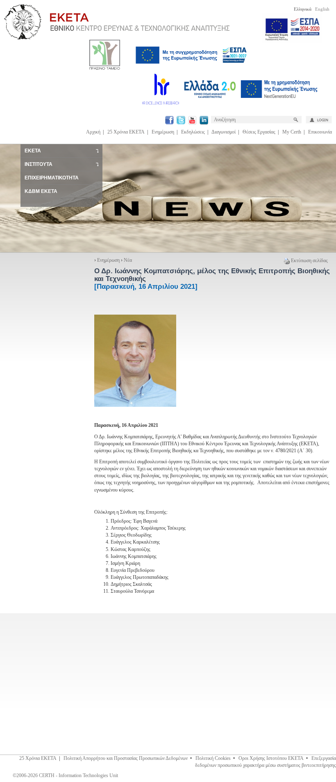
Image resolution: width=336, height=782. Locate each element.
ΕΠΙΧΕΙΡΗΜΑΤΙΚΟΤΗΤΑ (52, 178)
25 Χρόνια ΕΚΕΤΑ (126, 132)
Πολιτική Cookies (213, 758)
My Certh (291, 132)
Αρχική (93, 132)
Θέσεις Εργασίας (259, 132)
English (322, 9)
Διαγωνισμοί (223, 132)
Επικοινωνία (320, 132)
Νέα (128, 260)
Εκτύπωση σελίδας (309, 260)
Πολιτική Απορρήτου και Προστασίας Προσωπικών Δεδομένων (126, 758)
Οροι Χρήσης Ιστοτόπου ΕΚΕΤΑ (271, 758)
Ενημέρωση (163, 132)
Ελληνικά (302, 9)
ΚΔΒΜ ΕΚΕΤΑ (41, 191)
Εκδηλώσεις (193, 132)
